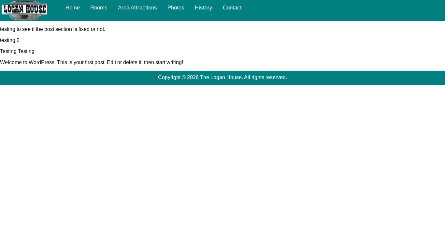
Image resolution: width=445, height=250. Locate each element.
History (203, 8)
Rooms (99, 8)
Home (72, 8)
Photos (175, 8)
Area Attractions (137, 8)
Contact (232, 8)
